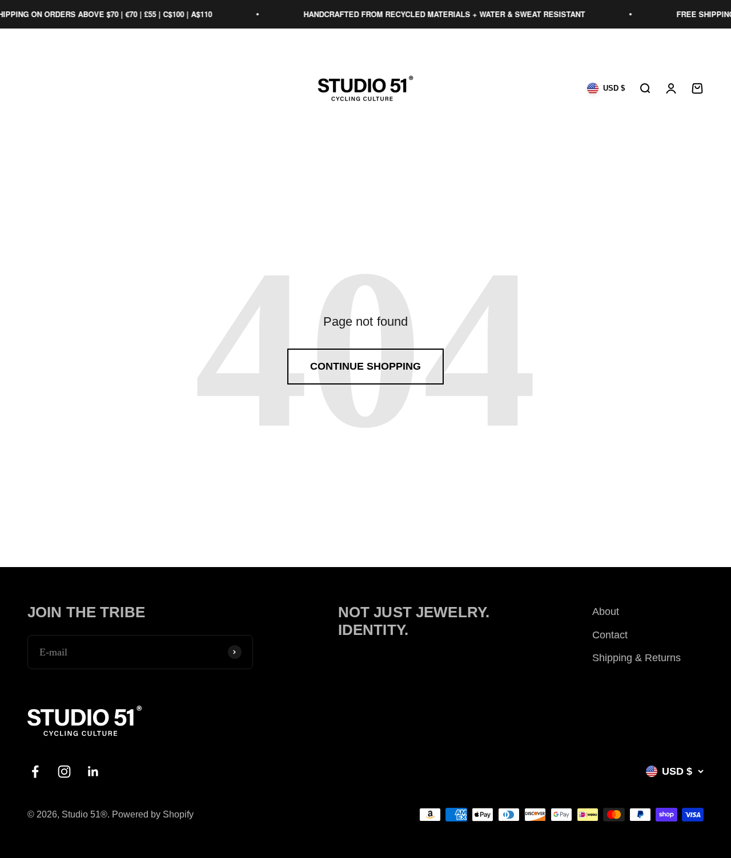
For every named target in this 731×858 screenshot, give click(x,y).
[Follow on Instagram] (64, 771)
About (605, 611)
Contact (610, 635)
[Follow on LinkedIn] (93, 771)
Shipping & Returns (636, 657)
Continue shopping (365, 366)
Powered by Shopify (153, 814)
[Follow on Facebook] (35, 771)
